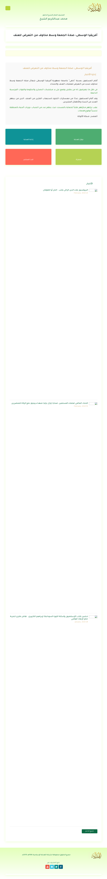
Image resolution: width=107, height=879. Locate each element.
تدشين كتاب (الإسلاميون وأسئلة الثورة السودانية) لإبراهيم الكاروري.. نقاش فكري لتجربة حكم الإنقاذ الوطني (49, 618)
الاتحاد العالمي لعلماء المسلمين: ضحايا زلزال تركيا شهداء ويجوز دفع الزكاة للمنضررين (49, 403)
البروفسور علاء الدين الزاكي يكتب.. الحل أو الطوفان (65, 190)
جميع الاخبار (89, 831)
